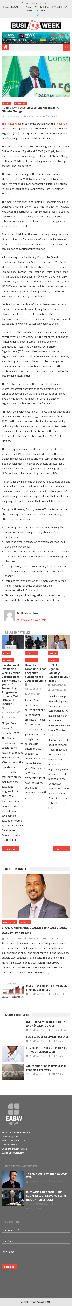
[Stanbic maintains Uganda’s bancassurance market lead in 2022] (36, 896)
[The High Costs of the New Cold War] (13, 1179)
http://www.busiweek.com (31, 620)
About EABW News (13, 7)
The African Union (12, 124)
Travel (57, 7)
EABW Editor (34, 693)
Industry (8, 660)
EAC (65, 7)
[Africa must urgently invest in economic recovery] (13, 1072)
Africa (6, 103)
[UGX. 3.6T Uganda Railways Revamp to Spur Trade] (59, 642)
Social (29, 10)
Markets (25, 922)
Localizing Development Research (48, 1037)
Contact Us (41, 10)
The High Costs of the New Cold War (46, 1175)
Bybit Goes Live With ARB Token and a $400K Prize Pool (45, 1024)
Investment (9, 922)
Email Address (10, 1230)
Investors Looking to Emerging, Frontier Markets (46, 988)
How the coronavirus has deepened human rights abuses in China (35, 673)
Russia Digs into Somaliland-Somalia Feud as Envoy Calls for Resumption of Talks (47, 1196)
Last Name (8, 1252)
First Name (8, 1241)
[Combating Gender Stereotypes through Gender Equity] (13, 1054)
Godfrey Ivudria (34, 116)
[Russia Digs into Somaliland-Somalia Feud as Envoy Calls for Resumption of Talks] (13, 1198)
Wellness (20, 103)
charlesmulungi (59, 1030)
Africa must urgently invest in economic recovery (46, 1068)
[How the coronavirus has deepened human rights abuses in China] (36, 642)
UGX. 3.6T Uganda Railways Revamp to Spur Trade (59, 673)
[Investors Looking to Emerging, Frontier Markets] (13, 990)
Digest (48, 7)
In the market (15, 869)
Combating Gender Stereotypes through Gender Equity (46, 1050)
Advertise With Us (34, 7)
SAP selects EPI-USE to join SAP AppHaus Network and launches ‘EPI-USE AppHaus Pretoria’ (63, 849)
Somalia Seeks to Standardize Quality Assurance (12, 849)
